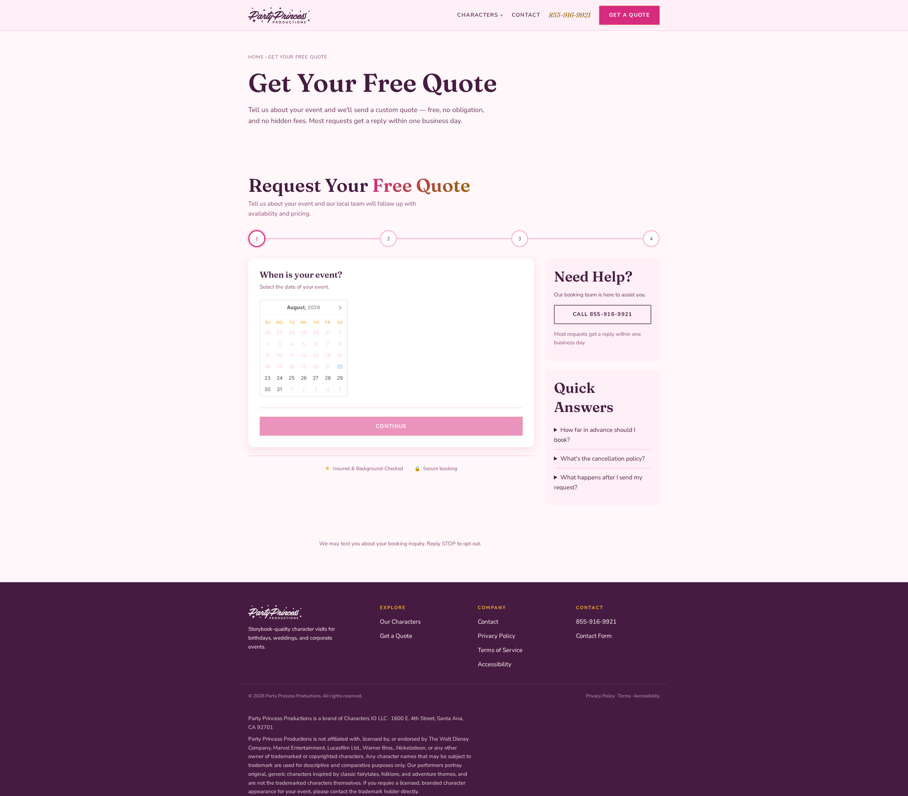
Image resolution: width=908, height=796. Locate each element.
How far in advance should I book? (594, 435)
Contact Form (594, 636)
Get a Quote (629, 14)
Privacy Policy (496, 636)
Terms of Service (500, 650)
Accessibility (494, 664)
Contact (526, 14)
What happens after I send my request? (598, 482)
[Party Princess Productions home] (279, 15)
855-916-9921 (570, 15)
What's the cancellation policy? (602, 459)
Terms (624, 696)
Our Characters (400, 622)
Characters (480, 14)
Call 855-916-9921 (602, 314)
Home (256, 57)
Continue (391, 426)
